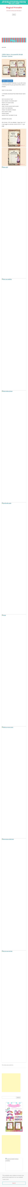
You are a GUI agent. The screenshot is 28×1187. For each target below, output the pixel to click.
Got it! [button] (14, 1183)
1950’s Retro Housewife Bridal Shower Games (12, 55)
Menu (14, 14)
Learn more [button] (6, 1179)
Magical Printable (14, 7)
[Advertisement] (14, 26)
